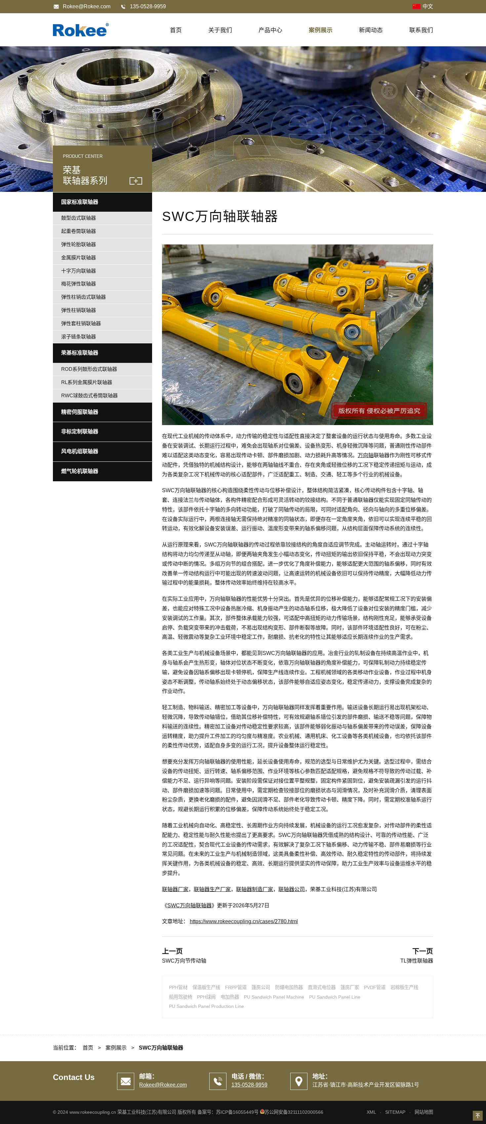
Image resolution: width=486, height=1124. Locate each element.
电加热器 (230, 997)
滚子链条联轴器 (78, 336)
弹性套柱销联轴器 (81, 323)
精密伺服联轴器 (79, 412)
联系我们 (421, 30)
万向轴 (366, 455)
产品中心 (270, 30)
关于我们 (220, 30)
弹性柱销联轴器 (78, 310)
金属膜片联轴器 (78, 257)
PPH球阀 (206, 997)
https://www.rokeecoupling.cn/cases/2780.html (244, 921)
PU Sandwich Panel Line (334, 997)
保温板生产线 (206, 987)
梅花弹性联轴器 (78, 283)
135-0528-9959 (249, 1085)
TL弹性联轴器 (416, 961)
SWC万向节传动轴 (184, 961)
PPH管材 (178, 987)
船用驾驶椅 (180, 997)
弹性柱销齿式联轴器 (83, 297)
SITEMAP (395, 1112)
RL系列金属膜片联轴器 (86, 382)
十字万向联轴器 (78, 271)
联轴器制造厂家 (254, 889)
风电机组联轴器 (79, 451)
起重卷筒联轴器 (78, 231)
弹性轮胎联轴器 (78, 244)
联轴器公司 (291, 889)
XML (371, 1112)
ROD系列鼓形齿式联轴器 (89, 369)
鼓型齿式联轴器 (78, 218)
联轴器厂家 (175, 889)
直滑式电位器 (322, 987)
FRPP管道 (236, 987)
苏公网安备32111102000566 (293, 1112)
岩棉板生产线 (404, 987)
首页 (176, 30)
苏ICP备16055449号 (237, 1112)
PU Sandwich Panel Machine (274, 997)
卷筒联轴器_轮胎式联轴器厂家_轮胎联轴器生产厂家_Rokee (81, 29)
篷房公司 (261, 987)
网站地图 (424, 1112)
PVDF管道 (374, 987)
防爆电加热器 (289, 987)
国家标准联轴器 (79, 202)
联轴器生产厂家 (212, 889)
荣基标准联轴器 (79, 353)
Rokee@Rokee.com (86, 6)
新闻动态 (371, 30)
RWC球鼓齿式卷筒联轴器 (89, 395)
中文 (428, 6)
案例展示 (321, 30)
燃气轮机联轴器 (79, 471)
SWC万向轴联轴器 (189, 905)
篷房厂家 (350, 987)
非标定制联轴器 (79, 431)
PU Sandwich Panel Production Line (206, 1006)
